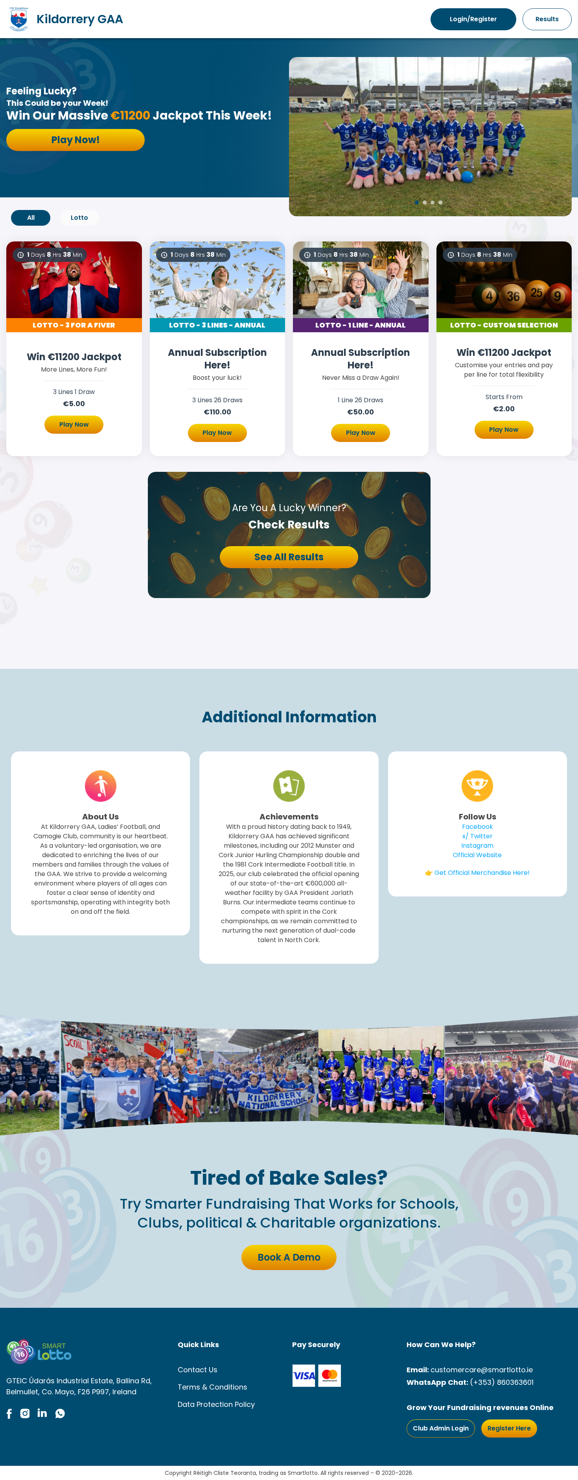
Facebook (477, 826)
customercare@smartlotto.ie (482, 1370)
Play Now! (76, 139)
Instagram (477, 845)
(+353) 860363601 (502, 1382)
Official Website (477, 855)
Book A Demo (289, 1257)
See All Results (289, 556)
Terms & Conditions (212, 1387)
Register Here (509, 1428)
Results (547, 19)
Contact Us (197, 1370)
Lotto (79, 217)
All (31, 217)
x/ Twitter (477, 836)
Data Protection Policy (216, 1404)
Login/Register (473, 19)
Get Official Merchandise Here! (482, 872)
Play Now (74, 424)
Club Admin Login (441, 1428)
